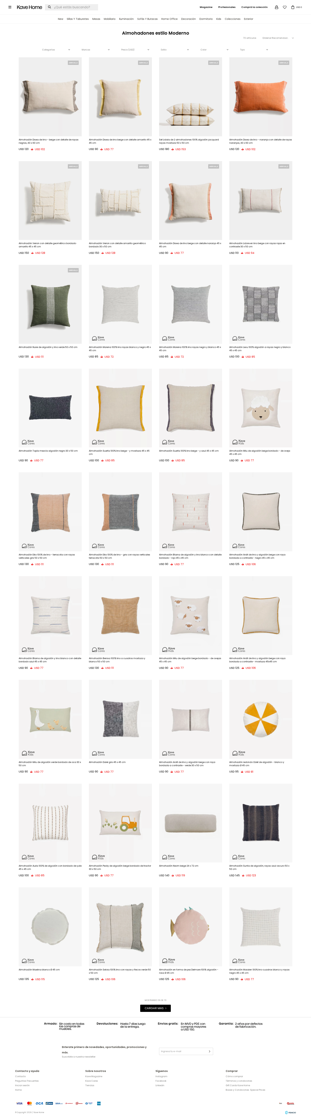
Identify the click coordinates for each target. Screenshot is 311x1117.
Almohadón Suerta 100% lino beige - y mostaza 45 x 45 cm (119, 452)
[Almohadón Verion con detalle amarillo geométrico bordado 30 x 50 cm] (120, 200)
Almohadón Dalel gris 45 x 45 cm (107, 762)
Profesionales (226, 7)
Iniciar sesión (22, 1085)
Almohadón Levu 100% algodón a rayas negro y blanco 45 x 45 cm (259, 349)
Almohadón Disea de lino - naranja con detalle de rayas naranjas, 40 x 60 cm (260, 141)
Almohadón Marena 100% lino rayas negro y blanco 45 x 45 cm (190, 349)
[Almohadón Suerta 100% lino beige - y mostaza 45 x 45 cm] (120, 408)
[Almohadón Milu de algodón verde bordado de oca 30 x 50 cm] (50, 719)
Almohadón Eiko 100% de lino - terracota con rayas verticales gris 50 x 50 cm (47, 556)
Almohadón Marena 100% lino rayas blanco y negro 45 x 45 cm (120, 349)
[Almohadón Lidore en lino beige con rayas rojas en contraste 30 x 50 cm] (260, 200)
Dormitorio (206, 19)
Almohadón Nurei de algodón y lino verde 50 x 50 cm (48, 347)
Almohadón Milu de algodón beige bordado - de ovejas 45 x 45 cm (190, 660)
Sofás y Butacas (147, 19)
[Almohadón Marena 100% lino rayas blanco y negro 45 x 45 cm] (120, 304)
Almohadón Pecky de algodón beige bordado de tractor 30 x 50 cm (120, 867)
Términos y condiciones (239, 1080)
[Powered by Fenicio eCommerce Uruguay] (290, 1112)
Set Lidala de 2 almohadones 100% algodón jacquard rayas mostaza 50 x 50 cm (189, 141)
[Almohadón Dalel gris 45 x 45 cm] (120, 719)
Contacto (20, 1076)
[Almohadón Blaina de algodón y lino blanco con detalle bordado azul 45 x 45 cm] (50, 615)
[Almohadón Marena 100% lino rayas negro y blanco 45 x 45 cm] (190, 304)
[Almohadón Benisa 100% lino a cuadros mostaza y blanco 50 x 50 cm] (120, 615)
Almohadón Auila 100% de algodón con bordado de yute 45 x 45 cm (50, 867)
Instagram (161, 1076)
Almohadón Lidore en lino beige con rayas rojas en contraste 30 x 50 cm (257, 245)
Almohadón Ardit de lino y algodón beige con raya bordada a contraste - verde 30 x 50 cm (187, 764)
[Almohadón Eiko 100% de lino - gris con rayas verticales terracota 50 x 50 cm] (120, 511)
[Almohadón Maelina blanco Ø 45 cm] (50, 926)
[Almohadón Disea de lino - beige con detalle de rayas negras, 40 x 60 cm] (50, 96)
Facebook (161, 1080)
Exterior (248, 19)
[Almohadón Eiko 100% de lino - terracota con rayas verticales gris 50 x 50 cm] (50, 511)
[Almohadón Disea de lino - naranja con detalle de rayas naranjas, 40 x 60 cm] (260, 96)
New (60, 19)
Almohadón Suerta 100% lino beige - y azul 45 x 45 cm (189, 450)
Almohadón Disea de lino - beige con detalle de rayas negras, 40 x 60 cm (48, 141)
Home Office (169, 19)
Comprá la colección (254, 7)
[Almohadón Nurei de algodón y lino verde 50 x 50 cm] (50, 304)
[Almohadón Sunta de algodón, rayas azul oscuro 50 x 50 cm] (260, 823)
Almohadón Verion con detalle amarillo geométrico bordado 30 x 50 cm (117, 245)
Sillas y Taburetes (78, 19)
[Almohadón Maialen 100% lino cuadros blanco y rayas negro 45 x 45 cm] (260, 926)
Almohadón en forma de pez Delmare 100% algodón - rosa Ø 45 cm (188, 971)
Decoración (188, 19)
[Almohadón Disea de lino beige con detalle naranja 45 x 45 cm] (190, 200)
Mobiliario (110, 19)
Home (18, 1089)
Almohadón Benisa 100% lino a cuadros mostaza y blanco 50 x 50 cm (117, 660)
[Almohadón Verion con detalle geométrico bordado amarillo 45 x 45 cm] (50, 200)
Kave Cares (91, 1080)
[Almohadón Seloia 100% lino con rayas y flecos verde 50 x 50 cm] (120, 926)
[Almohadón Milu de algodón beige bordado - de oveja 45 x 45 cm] (260, 408)
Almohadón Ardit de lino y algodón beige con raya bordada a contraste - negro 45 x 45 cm (257, 556)
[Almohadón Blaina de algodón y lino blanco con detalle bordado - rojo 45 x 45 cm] (190, 511)
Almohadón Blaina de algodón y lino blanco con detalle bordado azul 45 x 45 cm (50, 660)
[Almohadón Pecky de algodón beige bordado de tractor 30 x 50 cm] (120, 823)
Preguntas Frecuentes (27, 1080)
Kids (218, 19)
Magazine (206, 7)
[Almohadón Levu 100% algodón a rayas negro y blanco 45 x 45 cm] (260, 304)
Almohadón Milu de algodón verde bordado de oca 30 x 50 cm (50, 764)
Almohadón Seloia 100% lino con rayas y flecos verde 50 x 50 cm (120, 971)
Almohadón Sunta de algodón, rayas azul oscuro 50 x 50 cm (259, 867)
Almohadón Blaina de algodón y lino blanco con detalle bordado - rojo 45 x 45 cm (190, 556)
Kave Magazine (93, 1076)
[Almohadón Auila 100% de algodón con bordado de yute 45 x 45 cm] (50, 823)
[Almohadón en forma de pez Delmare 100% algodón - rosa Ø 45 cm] (190, 926)
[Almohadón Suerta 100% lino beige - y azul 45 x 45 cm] (190, 408)
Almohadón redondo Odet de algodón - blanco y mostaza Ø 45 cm (256, 764)
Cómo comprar (234, 1076)
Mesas (96, 19)
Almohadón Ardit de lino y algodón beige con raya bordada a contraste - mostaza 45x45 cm (257, 660)
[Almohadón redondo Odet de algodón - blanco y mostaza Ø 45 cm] (260, 719)
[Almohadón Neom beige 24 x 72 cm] (190, 823)
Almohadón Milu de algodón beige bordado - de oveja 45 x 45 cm (259, 452)
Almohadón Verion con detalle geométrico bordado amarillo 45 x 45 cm (47, 245)
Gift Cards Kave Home (238, 1085)
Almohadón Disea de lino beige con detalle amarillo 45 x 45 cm (120, 141)
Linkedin (160, 1085)
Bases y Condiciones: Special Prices (245, 1089)
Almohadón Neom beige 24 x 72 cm (178, 865)
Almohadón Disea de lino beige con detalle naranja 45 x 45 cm (190, 245)
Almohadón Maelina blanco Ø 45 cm (39, 969)
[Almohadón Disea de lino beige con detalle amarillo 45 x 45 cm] (120, 96)
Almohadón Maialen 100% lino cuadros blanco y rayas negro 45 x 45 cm (259, 971)
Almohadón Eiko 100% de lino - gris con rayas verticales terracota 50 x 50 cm (119, 556)
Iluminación (126, 19)
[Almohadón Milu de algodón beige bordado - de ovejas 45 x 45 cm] (190, 615)
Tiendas (89, 1085)
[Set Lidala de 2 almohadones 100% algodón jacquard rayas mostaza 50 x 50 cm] (190, 96)
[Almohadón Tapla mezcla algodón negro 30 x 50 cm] (50, 408)
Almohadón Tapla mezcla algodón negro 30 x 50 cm (48, 450)
